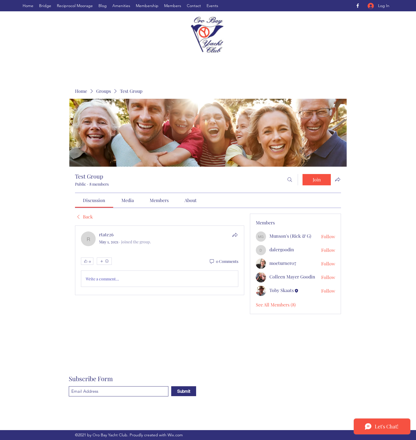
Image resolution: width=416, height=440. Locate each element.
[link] (94, 200)
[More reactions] (104, 261)
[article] (159, 260)
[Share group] (337, 179)
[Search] (289, 179)
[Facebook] (358, 5)
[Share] (234, 234)
